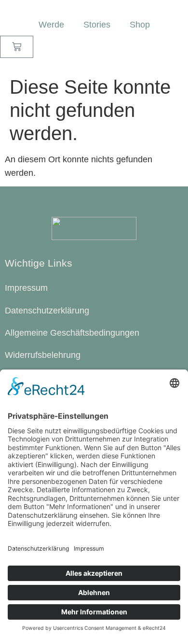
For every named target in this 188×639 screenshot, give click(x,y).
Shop (140, 24)
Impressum (26, 288)
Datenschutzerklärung (47, 310)
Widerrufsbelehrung (43, 355)
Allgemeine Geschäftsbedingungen (72, 333)
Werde (51, 24)
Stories (96, 24)
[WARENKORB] (16, 46)
